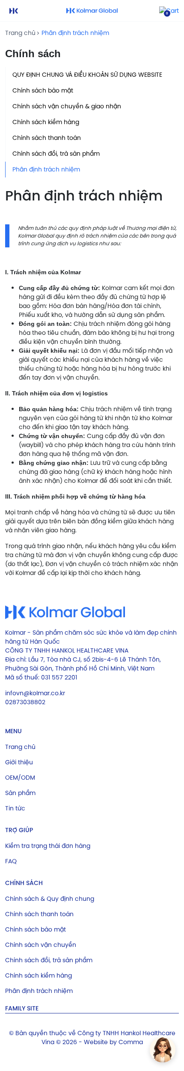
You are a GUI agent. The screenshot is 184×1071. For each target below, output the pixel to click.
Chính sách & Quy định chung (49, 898)
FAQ (11, 861)
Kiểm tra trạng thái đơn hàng (47, 846)
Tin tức (15, 808)
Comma (131, 1042)
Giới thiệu (19, 762)
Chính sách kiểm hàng (45, 122)
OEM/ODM (20, 777)
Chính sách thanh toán (46, 138)
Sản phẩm (20, 793)
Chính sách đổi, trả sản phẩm (56, 153)
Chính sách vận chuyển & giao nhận (66, 106)
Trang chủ (20, 33)
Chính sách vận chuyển (40, 944)
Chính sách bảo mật (42, 90)
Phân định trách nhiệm (75, 33)
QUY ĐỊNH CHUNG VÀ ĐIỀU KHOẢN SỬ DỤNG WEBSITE (87, 74)
